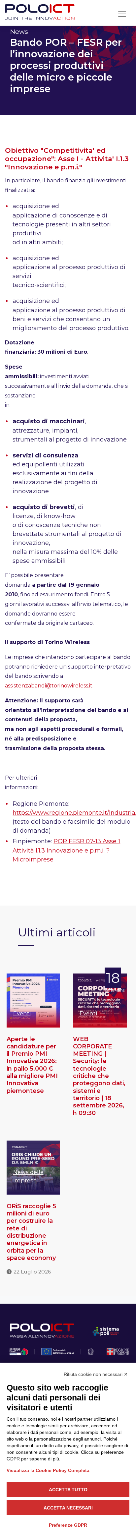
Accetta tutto (68, 1489)
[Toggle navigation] (122, 14)
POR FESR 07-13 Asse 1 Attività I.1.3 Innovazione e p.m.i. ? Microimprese (66, 850)
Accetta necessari (68, 1507)
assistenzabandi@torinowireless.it (48, 685)
